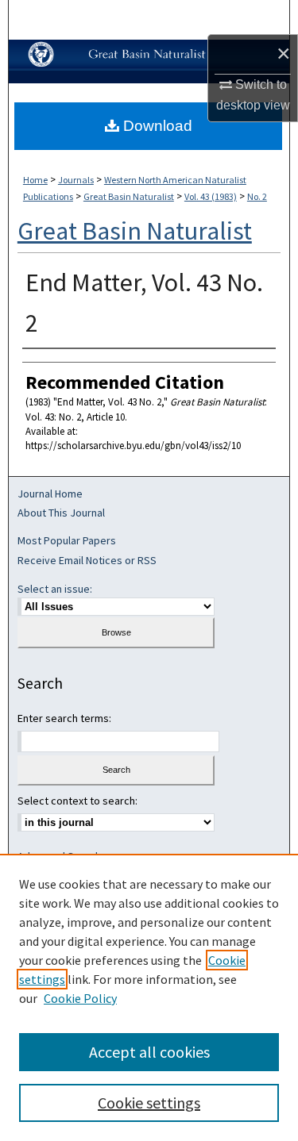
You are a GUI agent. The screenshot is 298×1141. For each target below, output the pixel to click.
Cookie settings (149, 1102)
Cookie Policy (80, 998)
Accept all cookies (149, 1052)
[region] (149, 997)
